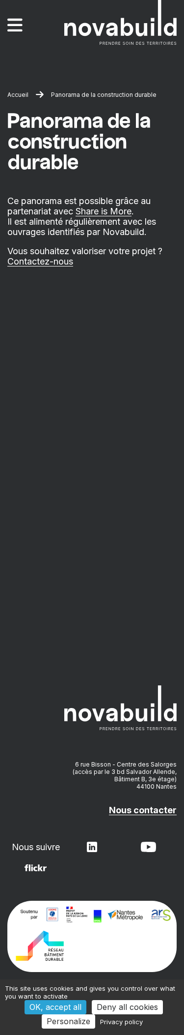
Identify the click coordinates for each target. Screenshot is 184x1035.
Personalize (68, 1021)
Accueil (17, 94)
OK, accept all (55, 1007)
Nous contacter (143, 810)
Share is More (103, 211)
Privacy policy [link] (121, 1022)
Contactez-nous (40, 261)
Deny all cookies (127, 1007)
